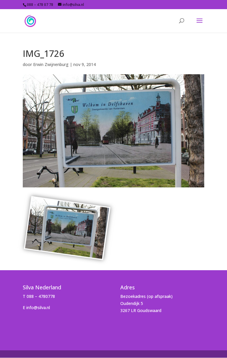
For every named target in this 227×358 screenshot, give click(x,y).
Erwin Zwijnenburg (51, 64)
